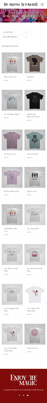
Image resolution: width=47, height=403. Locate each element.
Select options (15, 78)
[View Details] (12, 62)
